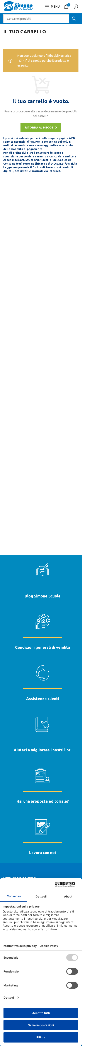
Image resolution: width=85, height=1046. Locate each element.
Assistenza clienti (42, 698)
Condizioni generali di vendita (42, 647)
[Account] (76, 6)
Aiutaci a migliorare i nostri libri (42, 750)
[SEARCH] (73, 18)
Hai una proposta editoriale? (43, 801)
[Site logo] (18, 6)
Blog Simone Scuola (42, 596)
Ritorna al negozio (41, 127)
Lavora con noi (42, 852)
